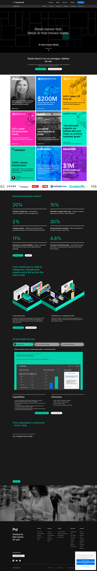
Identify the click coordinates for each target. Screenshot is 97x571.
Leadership (82, 544)
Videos (72, 542)
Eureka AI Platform (61, 531)
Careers (81, 546)
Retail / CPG (39, 531)
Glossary (72, 539)
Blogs (72, 533)
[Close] (94, 553)
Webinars (72, 544)
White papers (73, 546)
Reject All (86, 563)
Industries (50, 528)
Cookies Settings (85, 566)
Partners (81, 542)
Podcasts (72, 540)
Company (82, 528)
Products (39, 528)
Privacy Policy (50, 567)
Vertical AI (82, 533)
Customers (82, 539)
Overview (49, 531)
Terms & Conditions (70, 567)
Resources (73, 528)
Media (38, 539)
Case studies (73, 535)
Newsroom (82, 535)
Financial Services (40, 533)
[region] (85, 560)
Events (81, 537)
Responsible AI (61, 537)
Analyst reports (74, 531)
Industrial (39, 535)
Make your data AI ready (62, 533)
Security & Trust (60, 567)
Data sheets (73, 537)
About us (81, 531)
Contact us (82, 548)
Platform (59, 528)
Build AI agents (61, 535)
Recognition (82, 540)
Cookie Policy (85, 558)
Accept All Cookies (85, 560)
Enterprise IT (39, 537)
